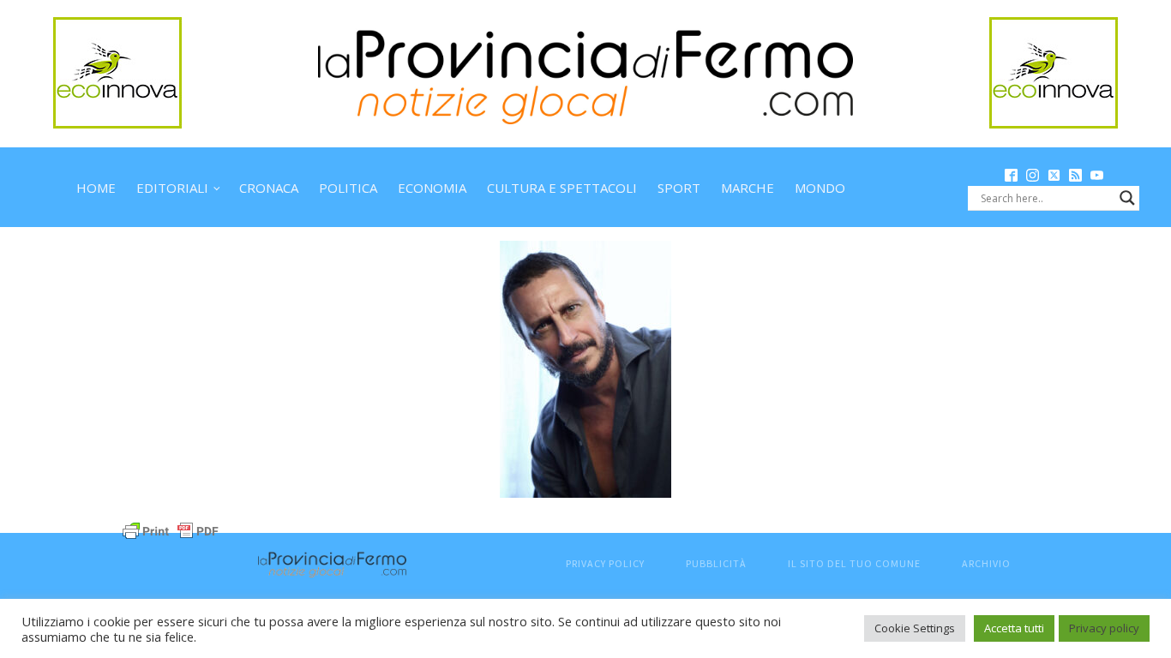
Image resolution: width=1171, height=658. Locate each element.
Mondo (820, 187)
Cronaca (268, 187)
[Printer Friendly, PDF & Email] (170, 529)
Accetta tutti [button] (1014, 628)
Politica (348, 187)
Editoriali (172, 187)
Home (96, 187)
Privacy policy (1104, 628)
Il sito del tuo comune (854, 563)
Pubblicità (716, 563)
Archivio (986, 563)
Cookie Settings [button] (914, 628)
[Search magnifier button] (1127, 198)
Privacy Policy (605, 563)
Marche (747, 187)
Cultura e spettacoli (562, 187)
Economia (432, 187)
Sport (679, 187)
